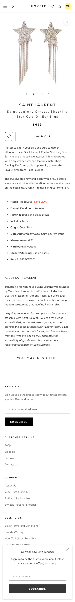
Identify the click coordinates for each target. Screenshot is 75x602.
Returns (9, 458)
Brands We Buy (14, 532)
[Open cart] (59, 6)
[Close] (67, 549)
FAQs (8, 445)
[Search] (53, 6)
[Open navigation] (5, 6)
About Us (10, 485)
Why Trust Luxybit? (16, 492)
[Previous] (26, 94)
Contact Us (11, 464)
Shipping (10, 452)
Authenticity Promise (17, 498)
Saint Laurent (37, 105)
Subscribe (37, 588)
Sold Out (43, 136)
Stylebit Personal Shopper (20, 505)
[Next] (48, 94)
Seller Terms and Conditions (21, 526)
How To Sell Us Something (21, 538)
